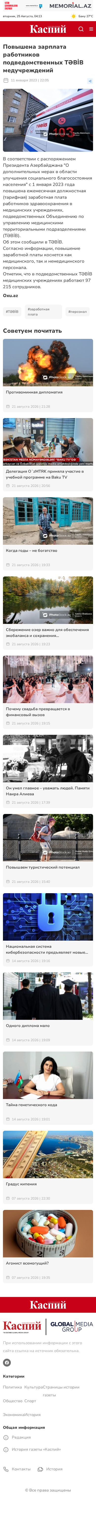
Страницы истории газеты (61, 1391)
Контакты (21, 1469)
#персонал (77, 311)
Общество (12, 1401)
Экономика (13, 1414)
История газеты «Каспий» (36, 1449)
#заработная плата (38, 312)
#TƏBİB (12, 311)
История (32, 1414)
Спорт (30, 1401)
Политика (12, 1387)
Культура (33, 1387)
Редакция (21, 1437)
